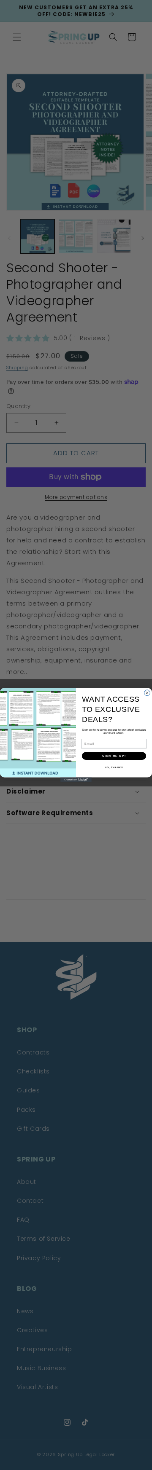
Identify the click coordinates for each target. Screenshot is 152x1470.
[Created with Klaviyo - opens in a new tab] (76, 780)
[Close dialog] (147, 693)
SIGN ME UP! (114, 756)
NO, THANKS (114, 767)
